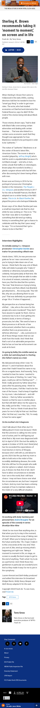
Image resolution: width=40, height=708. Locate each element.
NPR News (12, 597)
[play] (3, 705)
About (6, 653)
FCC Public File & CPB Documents (15, 680)
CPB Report (8, 675)
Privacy (6, 657)
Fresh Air (9, 592)
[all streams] (37, 705)
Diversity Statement (11, 671)
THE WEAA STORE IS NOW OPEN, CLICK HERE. (20, 8)
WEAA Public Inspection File (13, 666)
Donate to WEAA (29, 3)
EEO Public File (9, 662)
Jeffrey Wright (24, 156)
